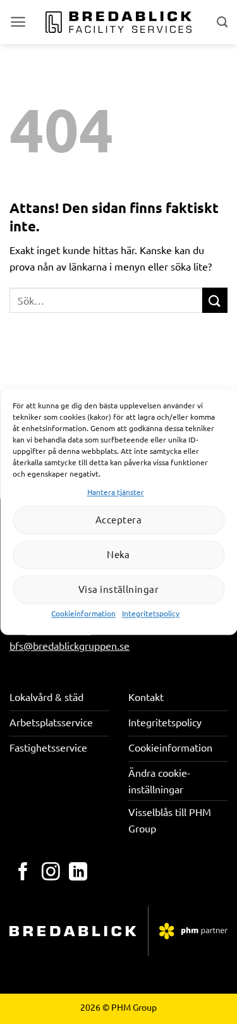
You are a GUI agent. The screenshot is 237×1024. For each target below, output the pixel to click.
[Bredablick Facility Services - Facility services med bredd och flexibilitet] (118, 22)
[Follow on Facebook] (23, 873)
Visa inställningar (118, 589)
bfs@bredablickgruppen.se (69, 645)
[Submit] (215, 300)
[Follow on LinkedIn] (78, 873)
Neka (118, 555)
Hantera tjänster (115, 492)
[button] (18, 22)
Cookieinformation (83, 613)
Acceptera (118, 520)
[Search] (222, 22)
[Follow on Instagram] (51, 873)
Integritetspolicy (150, 613)
